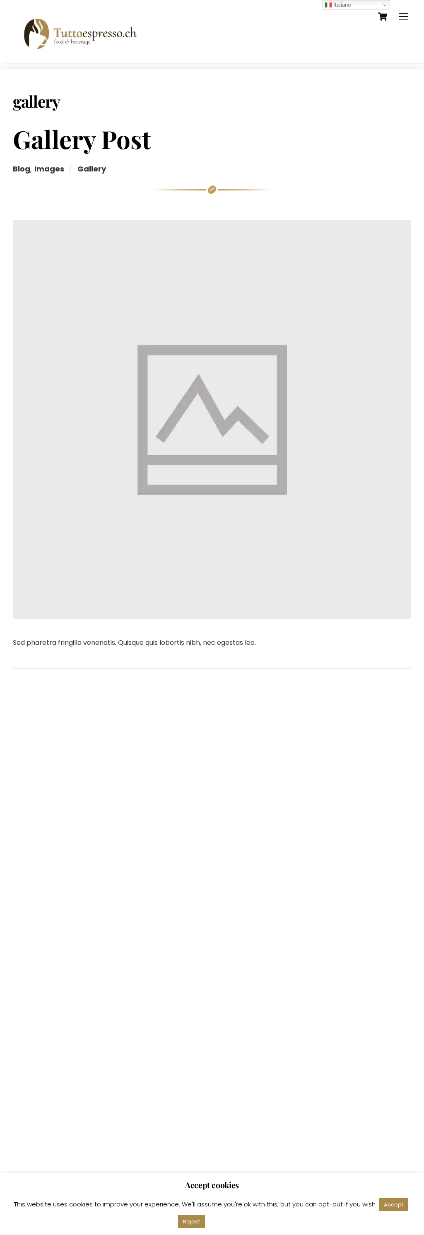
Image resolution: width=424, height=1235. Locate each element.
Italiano (341, 5)
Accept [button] (393, 1204)
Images (49, 169)
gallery (91, 169)
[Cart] (382, 16)
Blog (21, 169)
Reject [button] (191, 1221)
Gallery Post (82, 138)
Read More (228, 1221)
